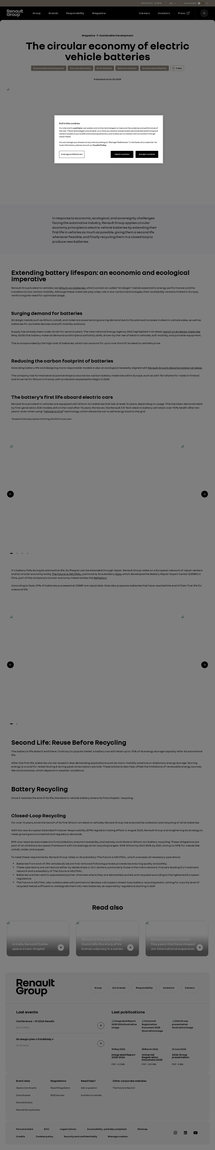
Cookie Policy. (99, 145)
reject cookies (122, 154)
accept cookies (147, 154)
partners (78, 128)
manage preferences (72, 154)
